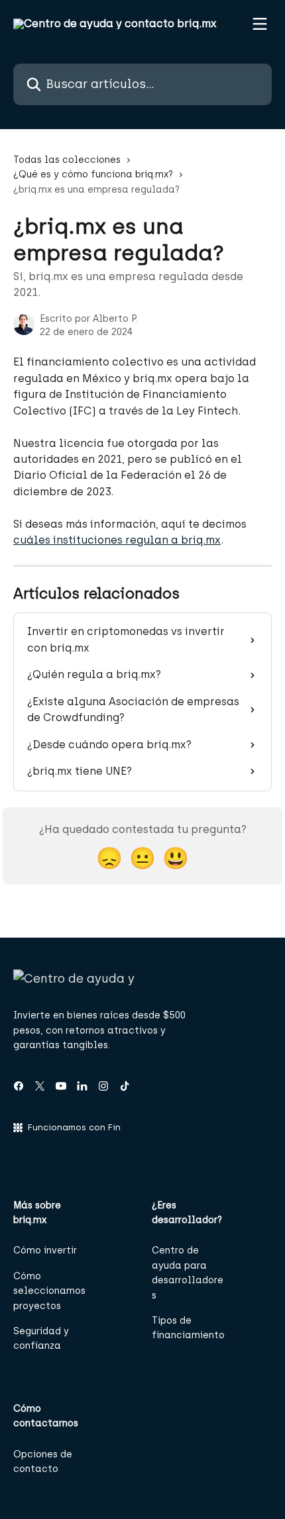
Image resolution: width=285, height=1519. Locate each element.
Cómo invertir (45, 1250)
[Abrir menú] (260, 24)
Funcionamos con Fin (74, 1127)
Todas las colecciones (67, 160)
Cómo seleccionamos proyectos (49, 1291)
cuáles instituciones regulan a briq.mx (117, 540)
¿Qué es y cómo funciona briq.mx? (93, 174)
